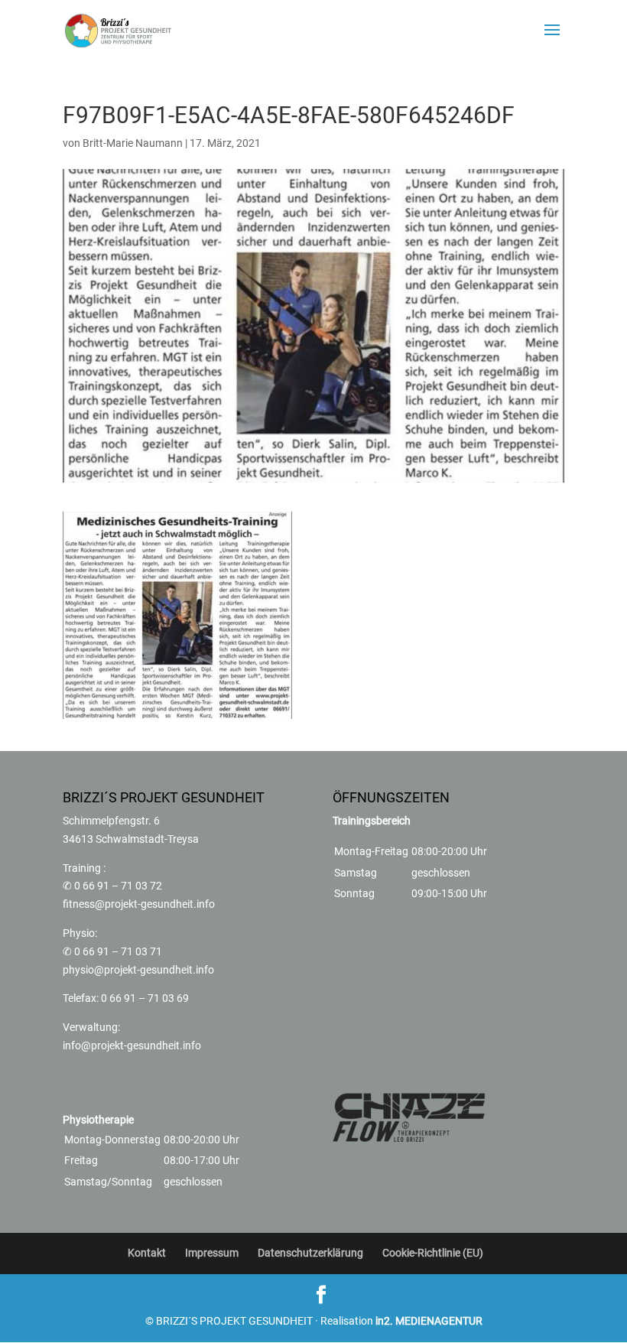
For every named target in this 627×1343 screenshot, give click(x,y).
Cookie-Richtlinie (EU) (432, 1253)
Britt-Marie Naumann (133, 143)
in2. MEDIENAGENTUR (428, 1321)
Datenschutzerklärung (310, 1253)
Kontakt (147, 1253)
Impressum (212, 1253)
